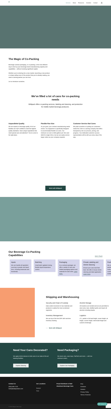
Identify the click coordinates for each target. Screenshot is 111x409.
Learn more (86, 274)
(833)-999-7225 (13, 386)
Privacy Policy (84, 392)
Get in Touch (98, 256)
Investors (83, 386)
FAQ (81, 384)
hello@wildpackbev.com (16, 388)
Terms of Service (85, 395)
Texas (37, 390)
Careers (82, 389)
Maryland (38, 388)
